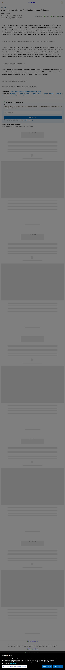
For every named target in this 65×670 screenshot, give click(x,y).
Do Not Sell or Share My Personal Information (14, 666)
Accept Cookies (47, 666)
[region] (32, 661)
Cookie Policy (13, 663)
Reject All (57, 666)
